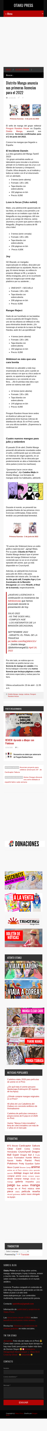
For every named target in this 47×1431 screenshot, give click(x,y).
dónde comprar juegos (31, 1176)
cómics (25, 1170)
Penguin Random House (17, 128)
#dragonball (9, 1352)
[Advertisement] (23, 44)
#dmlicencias (14, 601)
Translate (25, 1255)
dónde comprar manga (18, 1179)
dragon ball (28, 1173)
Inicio (8, 69)
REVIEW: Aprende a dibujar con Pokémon (19, 741)
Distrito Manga (22, 69)
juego (11, 1185)
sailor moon (26, 1194)
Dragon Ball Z (27, 1155)
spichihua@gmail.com (23, 1304)
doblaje (18, 1173)
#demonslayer (21, 1352)
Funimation (19, 1158)
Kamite (29, 1158)
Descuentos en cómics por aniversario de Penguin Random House (27, 755)
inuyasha (30, 1182)
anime (35, 1167)
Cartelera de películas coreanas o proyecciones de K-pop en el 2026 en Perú (22, 1115)
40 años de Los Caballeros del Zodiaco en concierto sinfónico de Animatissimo (22, 1106)
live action (22, 1185)
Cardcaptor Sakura (29, 1145)
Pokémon (12, 1163)
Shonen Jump (25, 1167)
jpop (38, 1182)
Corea (27, 1149)
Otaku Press (23, 5)
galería (19, 1181)
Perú (37, 1160)
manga (21, 694)
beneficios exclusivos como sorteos (19, 1320)
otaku (17, 1192)
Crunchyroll (24, 1151)
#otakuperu (30, 1349)
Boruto (15, 1146)
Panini (28, 1160)
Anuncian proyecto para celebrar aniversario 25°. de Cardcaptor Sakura (23, 769)
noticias (26, 694)
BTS (9, 1146)
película (26, 1191)
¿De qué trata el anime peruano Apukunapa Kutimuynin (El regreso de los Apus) (22, 1089)
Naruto (10, 1161)
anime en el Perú (14, 1170)
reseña (36, 1191)
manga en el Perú (16, 1189)
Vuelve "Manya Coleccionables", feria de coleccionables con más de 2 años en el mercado (23, 1125)
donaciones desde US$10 (19, 1318)
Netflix (19, 1161)
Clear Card (14, 1148)
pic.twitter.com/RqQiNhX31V (22, 641)
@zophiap (8, 1341)
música (31, 1189)
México (36, 1158)
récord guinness (13, 1194)
